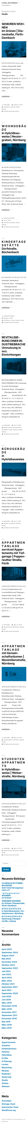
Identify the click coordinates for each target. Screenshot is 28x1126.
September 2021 (10, 987)
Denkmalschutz (17, 427)
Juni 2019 (6, 999)
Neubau (12, 107)
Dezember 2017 (9, 1012)
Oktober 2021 (8, 984)
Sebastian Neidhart (9, 218)
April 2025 (7, 949)
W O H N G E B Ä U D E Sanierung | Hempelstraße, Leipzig (12, 918)
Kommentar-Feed (10, 1107)
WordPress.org (9, 1110)
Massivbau (16, 627)
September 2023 (10, 968)
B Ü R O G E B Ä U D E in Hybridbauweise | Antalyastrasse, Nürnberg (13, 911)
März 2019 (7, 1003)
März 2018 (7, 1009)
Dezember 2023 (9, 962)
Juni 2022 (6, 974)
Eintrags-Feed (8, 1104)
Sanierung (6, 1077)
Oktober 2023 (8, 965)
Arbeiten (6, 523)
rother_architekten (10, 3)
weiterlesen (6, 96)
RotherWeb (7, 104)
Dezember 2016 (9, 1018)
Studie (17, 107)
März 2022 (7, 981)
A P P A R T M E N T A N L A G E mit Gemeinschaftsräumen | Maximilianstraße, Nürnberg (14, 654)
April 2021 (7, 990)
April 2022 (7, 977)
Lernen (12, 320)
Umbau (5, 1083)
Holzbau (5, 1052)
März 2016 (7, 1025)
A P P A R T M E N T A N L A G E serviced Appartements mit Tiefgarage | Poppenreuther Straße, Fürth (13, 553)
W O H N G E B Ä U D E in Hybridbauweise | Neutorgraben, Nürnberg (14, 133)
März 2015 (7, 1028)
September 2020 (10, 993)
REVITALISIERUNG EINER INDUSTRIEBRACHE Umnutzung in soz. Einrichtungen (13, 346)
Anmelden (6, 1101)
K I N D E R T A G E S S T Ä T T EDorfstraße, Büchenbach (14, 247)
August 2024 (8, 955)
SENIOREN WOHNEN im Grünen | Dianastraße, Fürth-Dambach (13, 30)
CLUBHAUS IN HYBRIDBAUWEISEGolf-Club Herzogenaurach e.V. (13, 886)
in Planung (7, 1061)
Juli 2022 (6, 971)
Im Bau (10, 429)
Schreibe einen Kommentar (11, 111)
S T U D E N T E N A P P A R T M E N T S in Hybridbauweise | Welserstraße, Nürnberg (13, 767)
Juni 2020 (6, 996)
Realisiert (6, 1074)
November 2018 (9, 1006)
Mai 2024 (6, 959)
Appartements (8, 427)
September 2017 (9, 1015)
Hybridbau (7, 107)
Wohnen (4, 109)
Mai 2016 (6, 1022)
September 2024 (10, 952)
